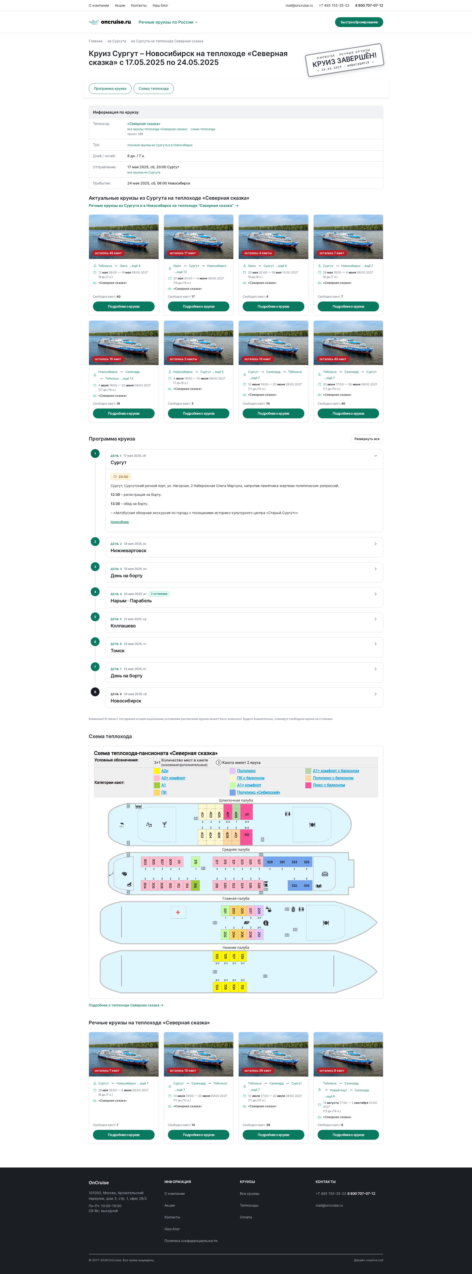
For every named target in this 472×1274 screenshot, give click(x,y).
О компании (99, 5)
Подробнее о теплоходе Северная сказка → (126, 1005)
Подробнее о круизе (124, 306)
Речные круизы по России (166, 22)
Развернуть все (367, 439)
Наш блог (160, 5)
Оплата (246, 1217)
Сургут (194, 266)
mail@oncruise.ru (299, 5)
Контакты (139, 5)
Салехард (132, 372)
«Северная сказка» (143, 123)
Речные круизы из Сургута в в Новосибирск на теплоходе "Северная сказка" (161, 205)
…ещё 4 (134, 266)
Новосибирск (216, 266)
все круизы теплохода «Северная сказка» (157, 129)
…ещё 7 (367, 266)
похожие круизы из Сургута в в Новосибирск (159, 145)
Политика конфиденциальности (190, 1241)
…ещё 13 (180, 272)
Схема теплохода (154, 88)
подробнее (120, 522)
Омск (123, 266)
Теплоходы (249, 1205)
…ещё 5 (218, 372)
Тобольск (105, 266)
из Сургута (117, 41)
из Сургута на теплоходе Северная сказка (167, 41)
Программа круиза (110, 88)
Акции (120, 5)
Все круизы (250, 1193)
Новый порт (338, 1090)
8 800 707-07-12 (369, 5)
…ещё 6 (281, 266)
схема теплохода (203, 129)
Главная (96, 41)
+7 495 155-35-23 (334, 5)
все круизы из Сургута (143, 172)
